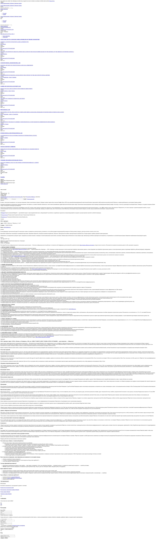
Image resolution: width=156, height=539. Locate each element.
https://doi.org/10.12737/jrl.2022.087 (7, 128)
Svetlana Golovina (4, 90)
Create (5, 197)
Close (2, 194)
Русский (4, 13)
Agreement (2, 196)
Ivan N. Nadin (3, 151)
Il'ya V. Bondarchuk (4, 77)
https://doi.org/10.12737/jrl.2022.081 (7, 58)
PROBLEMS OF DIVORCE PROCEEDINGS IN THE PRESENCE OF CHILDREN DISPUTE (19, 149)
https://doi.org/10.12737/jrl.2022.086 (7, 118)
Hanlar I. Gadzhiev (4, 137)
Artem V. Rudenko (12, 77)
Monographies (7, 3)
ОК (13, 527)
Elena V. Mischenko (4, 114)
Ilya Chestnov (3, 44)
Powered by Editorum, (30, 196)
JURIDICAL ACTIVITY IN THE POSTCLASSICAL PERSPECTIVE (14, 41)
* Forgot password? (30, 199)
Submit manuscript (4, 9)
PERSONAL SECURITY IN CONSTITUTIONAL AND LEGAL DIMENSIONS (16, 65)
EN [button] (1, 11)
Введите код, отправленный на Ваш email (9, 526)
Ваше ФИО (2, 510)
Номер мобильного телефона (6, 515)
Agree (2, 2)
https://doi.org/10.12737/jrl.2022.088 (7, 142)
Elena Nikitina (3, 67)
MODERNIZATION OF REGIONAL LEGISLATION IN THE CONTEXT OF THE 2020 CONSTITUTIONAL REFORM (25, 75)
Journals (2, 3)
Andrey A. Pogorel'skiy (13, 114)
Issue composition (6, 36)
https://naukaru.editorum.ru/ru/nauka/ (87, 245)
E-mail (1, 520)
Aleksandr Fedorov (4, 164)
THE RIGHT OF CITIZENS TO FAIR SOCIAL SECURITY (12, 98)
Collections (16, 3)
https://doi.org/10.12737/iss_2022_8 (7, 33)
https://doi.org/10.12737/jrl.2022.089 (7, 155)
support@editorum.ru (15, 477)
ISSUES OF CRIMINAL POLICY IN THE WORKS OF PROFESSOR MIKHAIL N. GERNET (19, 162)
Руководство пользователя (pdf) (7, 487)
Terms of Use (51, 1)
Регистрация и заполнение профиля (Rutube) (9, 489)
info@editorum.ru (7, 227)
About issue (5, 37)
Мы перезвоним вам (4, 481)
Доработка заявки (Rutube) (6, 493)
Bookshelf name (4, 193)
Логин (1, 535)
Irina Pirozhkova (3, 53)
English (4, 14)
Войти (6, 537)
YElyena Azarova (3, 100)
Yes (1, 504)
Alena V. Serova (11, 90)
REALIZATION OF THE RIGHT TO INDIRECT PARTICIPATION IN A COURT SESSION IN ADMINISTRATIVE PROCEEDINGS (27, 121)
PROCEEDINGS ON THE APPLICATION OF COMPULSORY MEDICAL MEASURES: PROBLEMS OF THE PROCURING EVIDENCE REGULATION (32, 112)
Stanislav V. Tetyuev (4, 124)
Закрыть (2, 529)
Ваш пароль (2, 521)
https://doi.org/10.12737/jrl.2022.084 (7, 95)
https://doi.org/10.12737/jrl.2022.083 (7, 81)
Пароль (2, 536)
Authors (20, 3)
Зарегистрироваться (9, 529)
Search (1, 6)
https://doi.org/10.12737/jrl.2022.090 (7, 169)
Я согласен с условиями (7, 525)
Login (25, 199)
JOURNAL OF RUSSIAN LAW (6, 29)
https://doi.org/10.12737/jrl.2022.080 (7, 48)
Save (5, 194)
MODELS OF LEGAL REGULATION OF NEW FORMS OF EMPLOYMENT (16, 88)
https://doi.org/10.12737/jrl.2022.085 (7, 105)
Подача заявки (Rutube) (5, 491)
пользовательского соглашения (18, 525)
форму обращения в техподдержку (14, 478)
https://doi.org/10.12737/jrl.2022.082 (7, 71)
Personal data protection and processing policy (14, 196)
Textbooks (12, 3)
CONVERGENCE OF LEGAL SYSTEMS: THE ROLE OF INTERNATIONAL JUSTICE (18, 135)
